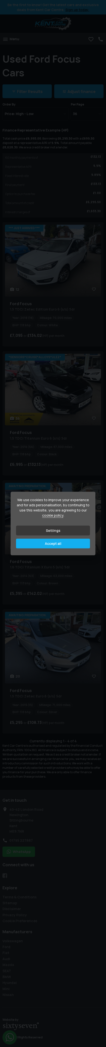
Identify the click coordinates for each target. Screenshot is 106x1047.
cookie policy (52, 515)
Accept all (53, 543)
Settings (53, 530)
